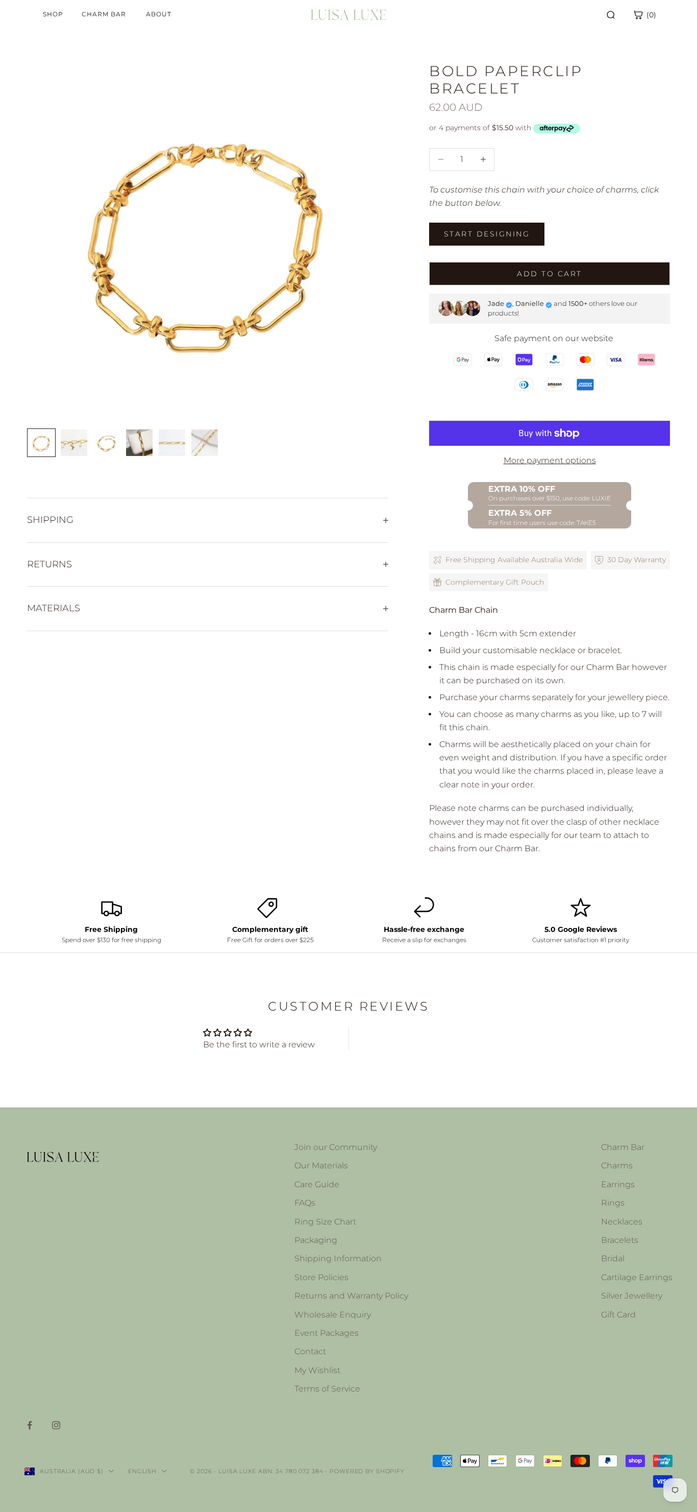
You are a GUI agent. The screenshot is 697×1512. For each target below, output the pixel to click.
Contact (310, 1351)
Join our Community (335, 1147)
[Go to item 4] (139, 442)
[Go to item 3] (106, 442)
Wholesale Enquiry (332, 1314)
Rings (613, 1203)
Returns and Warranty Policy (351, 1296)
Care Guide (316, 1184)
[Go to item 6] (204, 442)
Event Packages (326, 1333)
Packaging (315, 1240)
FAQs (304, 1203)
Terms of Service (327, 1389)
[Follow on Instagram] (56, 1425)
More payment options (550, 460)
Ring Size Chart (325, 1222)
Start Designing (487, 234)
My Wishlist (317, 1370)
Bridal (613, 1258)
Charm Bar (622, 1147)
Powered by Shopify (367, 1471)
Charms (617, 1165)
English (142, 1471)
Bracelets (619, 1240)
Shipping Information (338, 1258)
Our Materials (321, 1165)
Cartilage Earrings (637, 1277)
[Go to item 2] (74, 442)
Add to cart (549, 274)
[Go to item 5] (172, 442)
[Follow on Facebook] (29, 1425)
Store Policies (321, 1277)
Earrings (618, 1184)
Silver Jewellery (631, 1296)
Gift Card (618, 1314)
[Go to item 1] (41, 442)
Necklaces (621, 1222)
